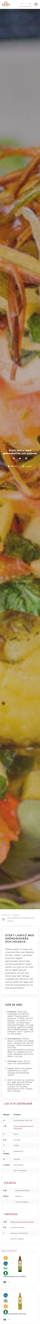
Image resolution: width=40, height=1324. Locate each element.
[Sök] (29, 3)
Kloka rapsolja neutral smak (22, 1222)
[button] (13, 458)
